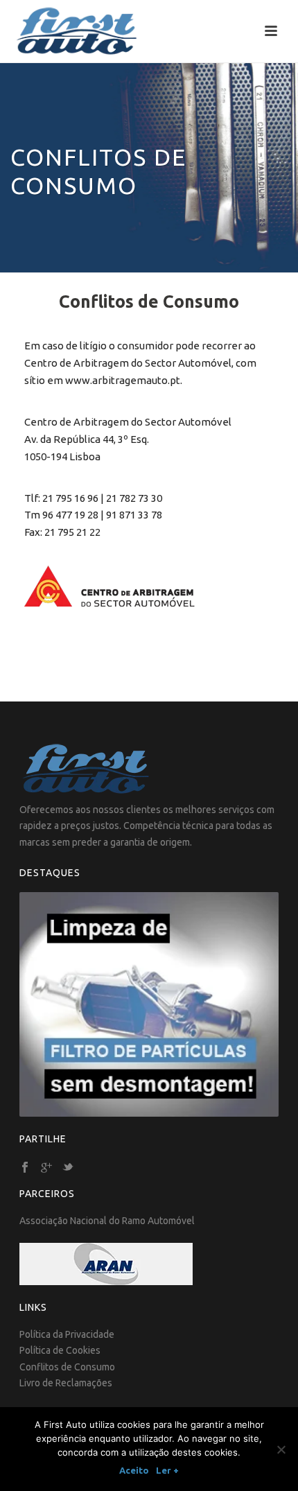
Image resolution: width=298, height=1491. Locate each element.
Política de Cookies (59, 1350)
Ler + (167, 1470)
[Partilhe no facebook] (24, 1168)
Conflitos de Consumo (67, 1366)
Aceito (134, 1470)
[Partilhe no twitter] (67, 1168)
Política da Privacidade (66, 1334)
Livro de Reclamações (65, 1382)
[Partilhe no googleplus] (46, 1168)
